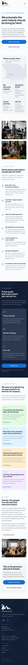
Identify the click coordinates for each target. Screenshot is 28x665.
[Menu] (24, 3)
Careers (4, 648)
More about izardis (9, 535)
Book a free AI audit (14, 42)
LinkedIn (4, 652)
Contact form (5, 645)
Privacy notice (5, 650)
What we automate (14, 47)
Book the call (14, 366)
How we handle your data (14, 588)
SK (8, 620)
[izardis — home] (5, 3)
